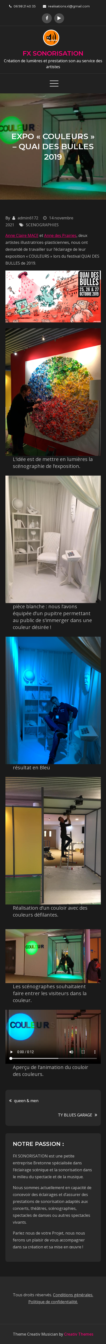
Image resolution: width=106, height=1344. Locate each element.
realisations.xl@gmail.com (69, 6)
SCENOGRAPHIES (42, 225)
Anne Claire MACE (21, 235)
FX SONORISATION (53, 53)
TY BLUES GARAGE (75, 1115)
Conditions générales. (73, 1295)
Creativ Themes (78, 1334)
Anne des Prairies (60, 235)
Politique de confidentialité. (53, 1301)
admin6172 (28, 218)
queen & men (26, 1100)
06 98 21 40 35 (24, 6)
